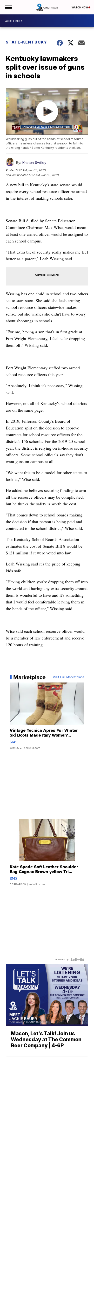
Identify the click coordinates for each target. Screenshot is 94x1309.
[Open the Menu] (8, 7)
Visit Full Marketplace (68, 677)
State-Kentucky (26, 42)
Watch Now (80, 7)
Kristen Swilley (34, 162)
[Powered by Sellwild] (77, 959)
